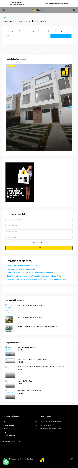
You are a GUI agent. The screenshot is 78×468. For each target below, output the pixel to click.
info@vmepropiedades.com (17, 4)
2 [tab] (37, 153)
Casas (6, 422)
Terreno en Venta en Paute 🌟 (26, 347)
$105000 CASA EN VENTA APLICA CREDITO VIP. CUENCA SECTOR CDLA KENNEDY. (43, 367)
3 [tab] (40, 153)
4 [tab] (43, 153)
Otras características (40, 243)
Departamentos (9, 425)
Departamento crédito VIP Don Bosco (29, 390)
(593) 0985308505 (17, 2)
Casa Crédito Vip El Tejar (24, 381)
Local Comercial (9, 435)
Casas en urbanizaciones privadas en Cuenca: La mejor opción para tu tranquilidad (37, 279)
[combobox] (39, 226)
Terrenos (7, 429)
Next (69, 107)
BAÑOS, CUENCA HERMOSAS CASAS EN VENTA (32, 359)
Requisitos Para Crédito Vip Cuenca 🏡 (21, 269)
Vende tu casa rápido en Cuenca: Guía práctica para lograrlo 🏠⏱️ (31, 273)
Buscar (61, 36)
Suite (5, 432)
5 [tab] (46, 153)
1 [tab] (34, 153)
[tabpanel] (39, 107)
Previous (9, 107)
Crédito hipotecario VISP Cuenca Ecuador (22, 266)
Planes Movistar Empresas (11, 441)
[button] (6, 462)
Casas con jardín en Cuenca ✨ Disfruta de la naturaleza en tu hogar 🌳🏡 (34, 276)
